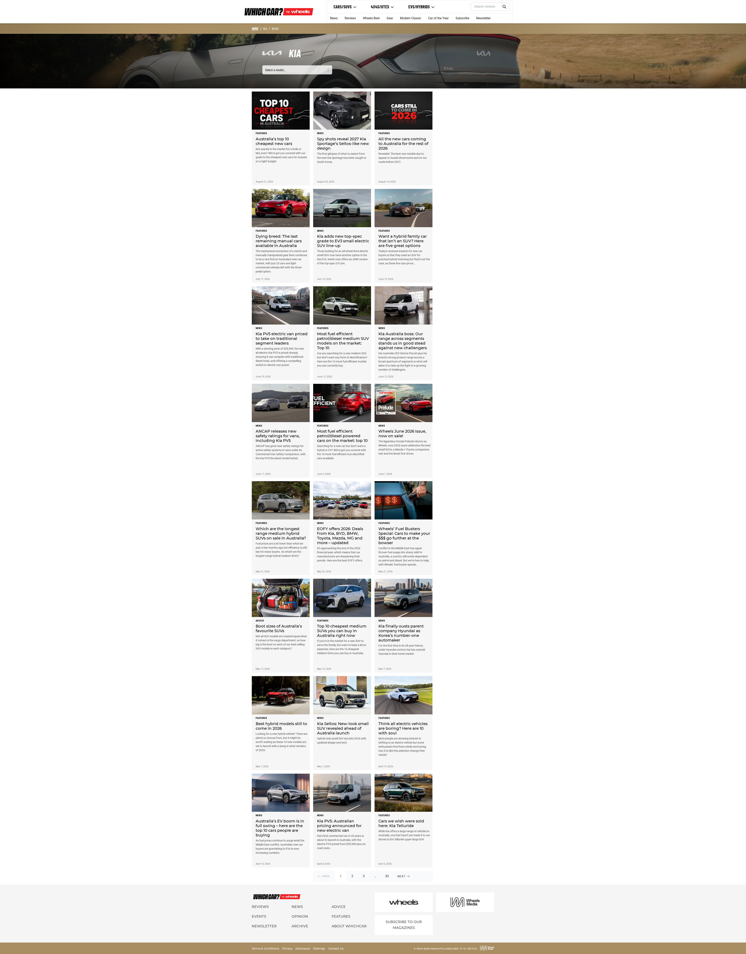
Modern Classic (410, 18)
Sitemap (319, 948)
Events (259, 916)
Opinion (300, 916)
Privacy (287, 948)
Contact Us (335, 948)
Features (341, 916)
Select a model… (275, 70)
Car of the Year (438, 18)
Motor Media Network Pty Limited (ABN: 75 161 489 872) (447, 948)
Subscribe (462, 18)
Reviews (350, 18)
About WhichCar (349, 926)
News (334, 18)
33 (387, 876)
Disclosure (303, 948)
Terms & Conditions (266, 948)
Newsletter (483, 18)
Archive (300, 926)
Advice (339, 907)
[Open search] (504, 7)
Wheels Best (371, 18)
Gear (390, 18)
